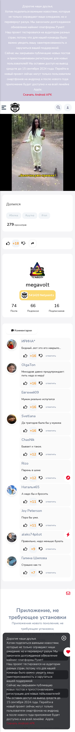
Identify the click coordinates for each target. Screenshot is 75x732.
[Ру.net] (15, 107)
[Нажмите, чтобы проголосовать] (8, 243)
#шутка (29, 215)
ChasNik (28, 439)
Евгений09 (30, 392)
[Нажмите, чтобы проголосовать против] (23, 243)
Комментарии (23, 330)
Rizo (25, 463)
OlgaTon (28, 365)
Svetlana (29, 416)
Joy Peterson (32, 510)
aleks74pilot (32, 534)
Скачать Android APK (21, 723)
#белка (13, 215)
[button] (5, 107)
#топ (44, 215)
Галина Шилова (34, 558)
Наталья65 (30, 487)
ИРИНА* (28, 341)
